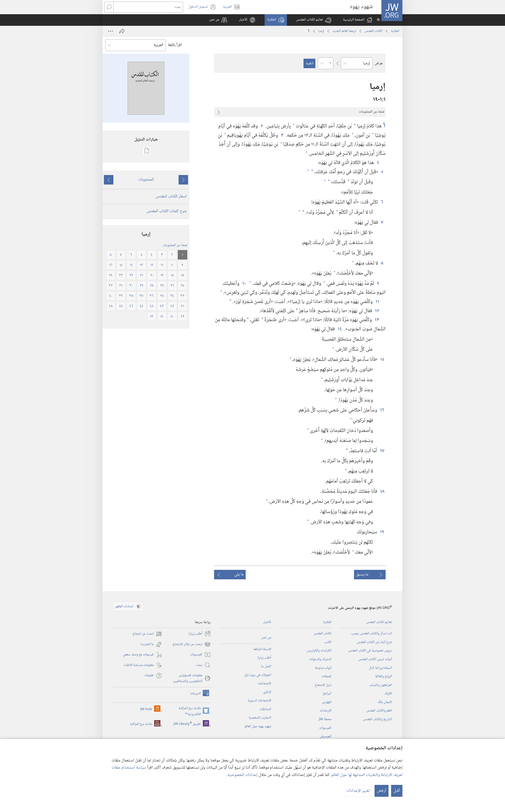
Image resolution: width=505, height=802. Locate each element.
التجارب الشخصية (260, 718)
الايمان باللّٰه (385, 702)
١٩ (382, 532)
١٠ (244, 283)
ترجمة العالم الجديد (344, 31)
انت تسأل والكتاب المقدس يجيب (371, 633)
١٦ (382, 410)
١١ (377, 301)
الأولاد (388, 693)
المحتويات (146, 179)
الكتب (327, 642)
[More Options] (110, 31)
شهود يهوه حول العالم (258, 726)
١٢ (377, 310)
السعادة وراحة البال (380, 668)
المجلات (326, 676)
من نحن (266, 638)
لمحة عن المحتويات (175, 245)
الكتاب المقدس (373, 31)
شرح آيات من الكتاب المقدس (374, 642)
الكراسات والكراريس (319, 651)
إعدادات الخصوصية (242, 775)
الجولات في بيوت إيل (257, 675)
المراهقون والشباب (380, 685)
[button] (313, 20)
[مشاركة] (122, 31)
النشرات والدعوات (320, 659)
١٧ (382, 451)
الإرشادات (325, 711)
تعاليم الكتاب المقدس (379, 622)
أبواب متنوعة (323, 668)
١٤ (339, 329)
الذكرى (267, 692)
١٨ (382, 491)
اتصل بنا (266, 666)
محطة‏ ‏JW (325, 719)
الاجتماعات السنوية (259, 701)
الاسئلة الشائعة (262, 649)
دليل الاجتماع (323, 685)
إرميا (321, 31)
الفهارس (326, 702)
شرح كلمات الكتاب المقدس (167, 211)
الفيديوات (325, 728)
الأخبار (267, 622)
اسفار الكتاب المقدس (171, 196)
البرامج (327, 693)
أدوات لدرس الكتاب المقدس (375, 659)
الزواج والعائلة (383, 676)
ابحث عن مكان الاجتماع (192, 644)
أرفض (381, 790)
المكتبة (395, 31)
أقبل (396, 790)
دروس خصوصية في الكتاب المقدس (370, 651)
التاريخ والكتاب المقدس (377, 719)
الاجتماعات (264, 683)
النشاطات (265, 709)
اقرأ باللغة (175, 45)
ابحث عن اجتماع (147, 634)
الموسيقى (325, 736)
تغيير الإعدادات (358, 790)
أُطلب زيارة (264, 658)
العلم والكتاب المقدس (379, 711)
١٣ (376, 319)
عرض (379, 63)
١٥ (382, 359)
